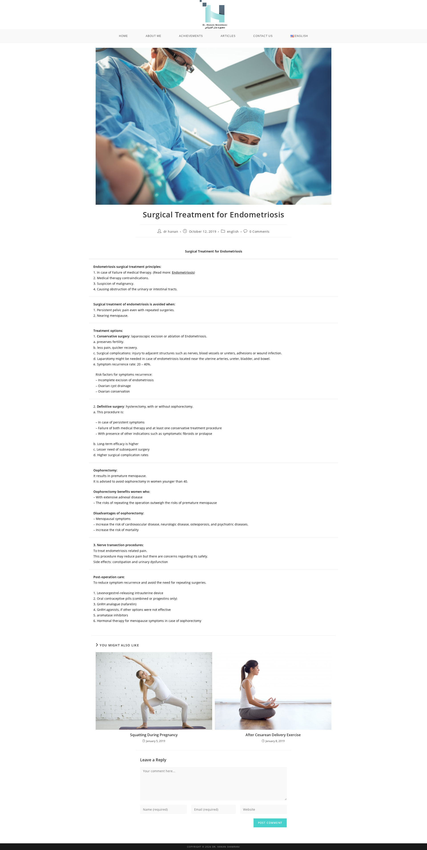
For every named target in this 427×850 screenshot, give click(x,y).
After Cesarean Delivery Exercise (273, 734)
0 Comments (260, 231)
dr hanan (170, 231)
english (233, 231)
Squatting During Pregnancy (154, 734)
